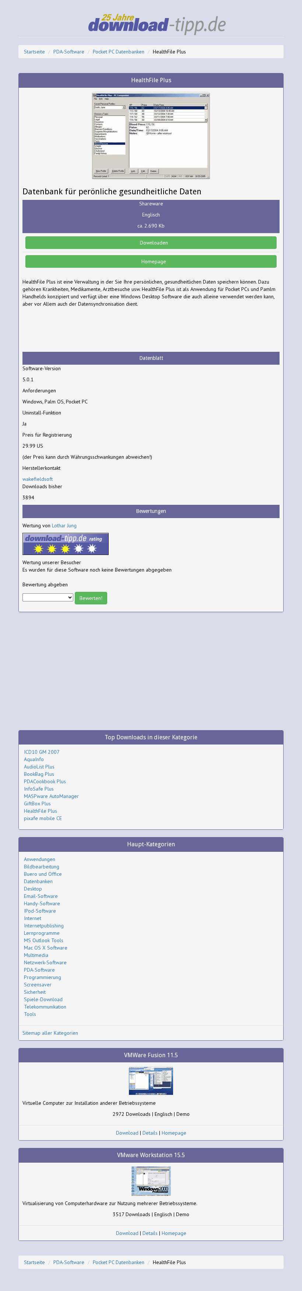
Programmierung (42, 977)
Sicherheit (35, 992)
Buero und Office (43, 874)
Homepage (153, 261)
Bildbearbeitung (41, 866)
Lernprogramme (42, 933)
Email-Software (41, 896)
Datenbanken (38, 881)
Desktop (33, 888)
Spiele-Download (43, 999)
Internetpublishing (44, 925)
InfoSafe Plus (39, 788)
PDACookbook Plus (45, 781)
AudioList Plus (39, 766)
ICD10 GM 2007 (42, 752)
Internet (32, 918)
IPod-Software (40, 910)
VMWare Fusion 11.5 (151, 1055)
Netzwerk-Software (45, 962)
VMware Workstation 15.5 (151, 1155)
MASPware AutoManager (51, 796)
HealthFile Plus (40, 811)
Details (150, 1132)
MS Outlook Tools (43, 940)
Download (127, 1132)
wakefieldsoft (37, 479)
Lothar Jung (64, 525)
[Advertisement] (81, 329)
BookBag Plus (39, 774)
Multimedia (36, 955)
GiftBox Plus (37, 803)
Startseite (34, 51)
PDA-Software (68, 51)
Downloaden (153, 242)
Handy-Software (42, 903)
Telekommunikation (45, 1006)
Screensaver (38, 984)
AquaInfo (34, 759)
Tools (30, 1014)
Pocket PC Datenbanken (118, 51)
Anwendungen (39, 859)
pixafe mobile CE (43, 818)
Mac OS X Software (45, 947)
